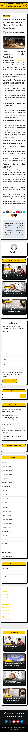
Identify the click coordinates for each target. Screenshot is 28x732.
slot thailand (6, 594)
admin (10, 32)
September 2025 (7, 482)
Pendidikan (6, 15)
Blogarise (22, 727)
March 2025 (5, 507)
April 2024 (5, 544)
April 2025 (5, 503)
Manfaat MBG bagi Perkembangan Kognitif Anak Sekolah (14, 274)
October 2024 (6, 527)
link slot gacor (6, 597)
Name (4, 354)
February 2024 (6, 548)
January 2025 (6, 515)
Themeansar (14, 729)
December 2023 (7, 556)
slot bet (4, 588)
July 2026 (5, 462)
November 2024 (7, 523)
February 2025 (6, 511)
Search (14, 391)
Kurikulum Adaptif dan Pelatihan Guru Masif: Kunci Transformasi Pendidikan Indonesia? (13, 430)
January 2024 (6, 552)
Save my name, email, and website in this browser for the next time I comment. (13, 374)
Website (4, 364)
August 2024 (6, 531)
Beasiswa (5, 568)
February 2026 (6, 466)
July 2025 (5, 490)
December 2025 (7, 470)
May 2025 (5, 499)
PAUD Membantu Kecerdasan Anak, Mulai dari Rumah (14, 291)
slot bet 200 (5, 604)
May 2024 (5, 540)
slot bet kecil (6, 613)
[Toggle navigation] (2, 5)
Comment (5, 331)
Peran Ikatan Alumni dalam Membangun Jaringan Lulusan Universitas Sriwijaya (11, 417)
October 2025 (6, 478)
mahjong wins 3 (6, 610)
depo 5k (4, 591)
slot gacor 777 (6, 607)
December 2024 (7, 519)
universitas (5, 581)
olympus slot (6, 601)
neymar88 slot (20, 60)
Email (4, 359)
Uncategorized (6, 577)
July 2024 (5, 535)
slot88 (4, 616)
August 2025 (6, 486)
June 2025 (5, 495)
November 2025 (7, 474)
